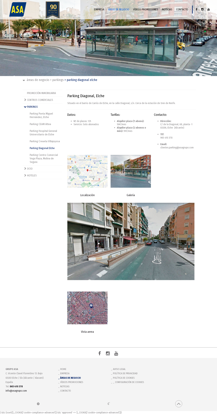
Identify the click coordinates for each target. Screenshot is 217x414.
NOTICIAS (167, 9)
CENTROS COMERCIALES (40, 100)
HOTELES (32, 175)
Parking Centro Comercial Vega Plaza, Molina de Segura (44, 158)
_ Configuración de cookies (128, 382)
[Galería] (131, 171)
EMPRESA (99, 9)
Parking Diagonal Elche (42, 148)
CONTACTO (182, 9)
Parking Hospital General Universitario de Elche (43, 132)
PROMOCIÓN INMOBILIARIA (41, 93)
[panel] (38, 403)
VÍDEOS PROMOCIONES (145, 9)
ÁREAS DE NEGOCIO (118, 9)
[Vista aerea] (87, 308)
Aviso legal (119, 369)
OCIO (30, 168)
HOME (63, 369)
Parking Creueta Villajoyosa (45, 141)
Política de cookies (124, 377)
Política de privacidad (125, 373)
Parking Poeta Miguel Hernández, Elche (41, 115)
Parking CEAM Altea (40, 124)
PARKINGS (57, 80)
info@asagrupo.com (16, 390)
